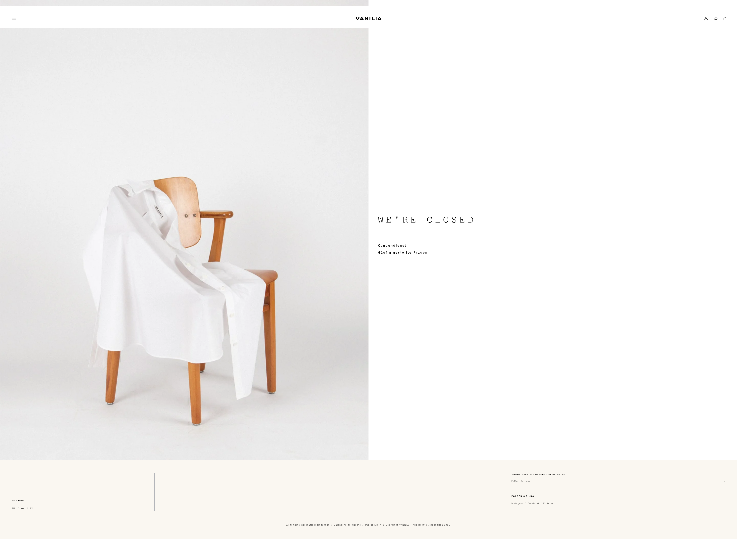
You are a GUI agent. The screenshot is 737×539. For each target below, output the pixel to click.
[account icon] (706, 18)
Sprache (18, 501)
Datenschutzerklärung (347, 525)
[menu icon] (14, 18)
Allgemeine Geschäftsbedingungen (308, 525)
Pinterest (549, 503)
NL (14, 508)
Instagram (517, 503)
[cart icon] (725, 18)
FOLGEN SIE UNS (522, 496)
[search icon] (715, 18)
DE (23, 509)
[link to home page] (368, 18)
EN (32, 508)
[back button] (722, 483)
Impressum (372, 525)
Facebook (534, 503)
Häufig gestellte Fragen (403, 253)
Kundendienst (392, 246)
